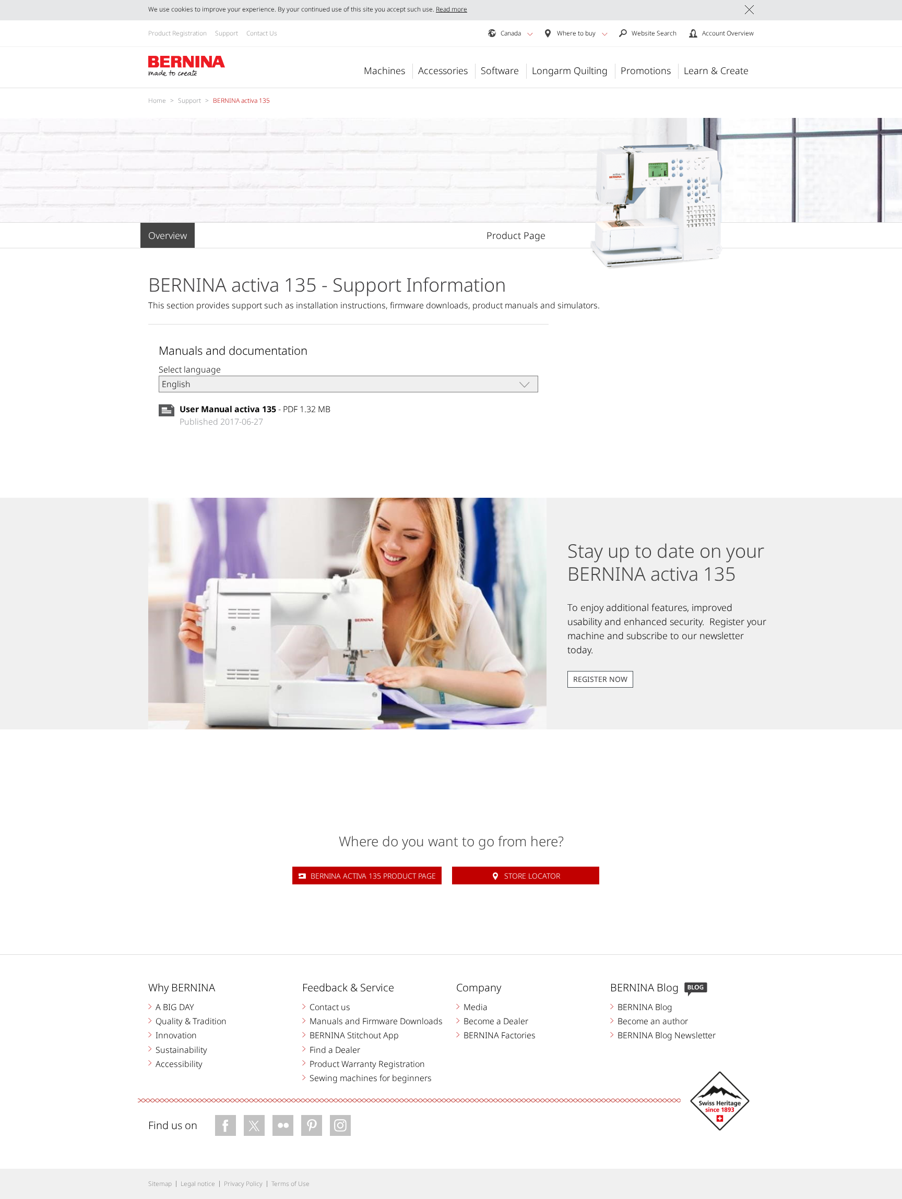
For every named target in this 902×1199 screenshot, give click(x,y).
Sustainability (181, 1050)
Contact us (330, 1007)
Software (500, 70)
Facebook (225, 1125)
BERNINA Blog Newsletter (667, 1035)
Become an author (653, 1021)
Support (226, 33)
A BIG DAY (175, 1007)
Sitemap (160, 1183)
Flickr (282, 1125)
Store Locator (532, 876)
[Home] (186, 66)
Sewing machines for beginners (371, 1078)
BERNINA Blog (645, 1007)
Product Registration (177, 33)
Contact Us (261, 33)
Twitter (254, 1125)
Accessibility (179, 1064)
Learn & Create (716, 70)
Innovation (176, 1035)
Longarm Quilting (570, 70)
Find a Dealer (335, 1050)
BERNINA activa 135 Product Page (373, 876)
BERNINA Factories (500, 1035)
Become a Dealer (496, 1021)
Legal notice (198, 1183)
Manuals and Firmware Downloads (376, 1021)
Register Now (600, 679)
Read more (451, 9)
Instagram (340, 1125)
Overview (167, 235)
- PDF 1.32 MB (255, 409)
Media (476, 1007)
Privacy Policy (243, 1183)
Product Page (515, 235)
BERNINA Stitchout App (354, 1035)
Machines (384, 70)
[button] (530, 33)
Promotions (646, 70)
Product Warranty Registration (367, 1064)
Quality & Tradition (191, 1021)
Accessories (443, 70)
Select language (190, 369)
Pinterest (311, 1125)
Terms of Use (290, 1183)
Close (749, 9)
